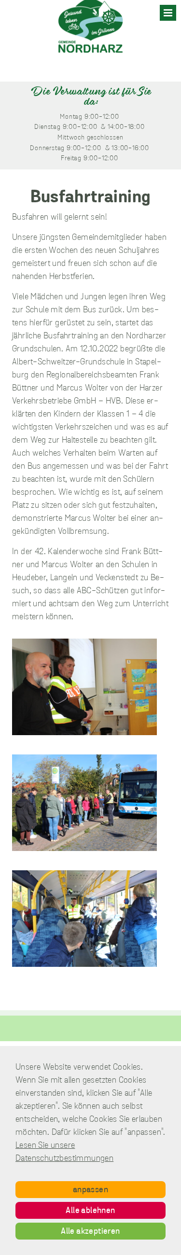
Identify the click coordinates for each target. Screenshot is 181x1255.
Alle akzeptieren (90, 1231)
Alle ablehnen (90, 1211)
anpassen (90, 1190)
